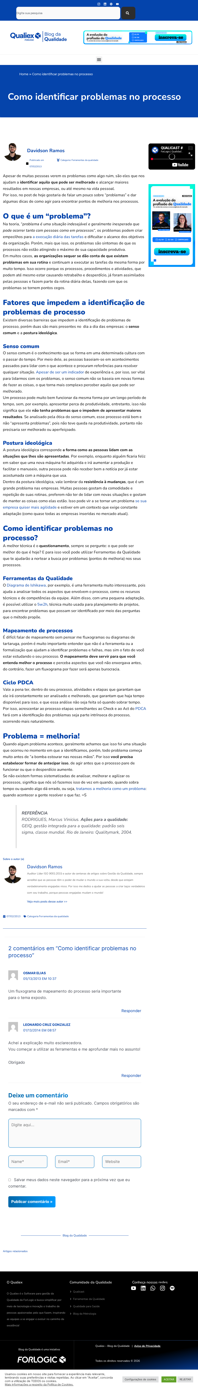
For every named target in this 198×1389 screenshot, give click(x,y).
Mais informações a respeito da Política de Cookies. (39, 1384)
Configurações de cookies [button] (140, 1379)
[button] (99, 59)
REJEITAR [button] (185, 1379)
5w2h (42, 604)
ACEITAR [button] (169, 1379)
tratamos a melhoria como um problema (111, 788)
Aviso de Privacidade (147, 1346)
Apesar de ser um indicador (60, 372)
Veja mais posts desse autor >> (47, 901)
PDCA (140, 708)
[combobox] (68, 13)
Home (23, 74)
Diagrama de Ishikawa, (27, 585)
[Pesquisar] (128, 13)
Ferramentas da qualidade (54, 916)
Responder (131, 1010)
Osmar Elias (34, 973)
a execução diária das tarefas (58, 236)
